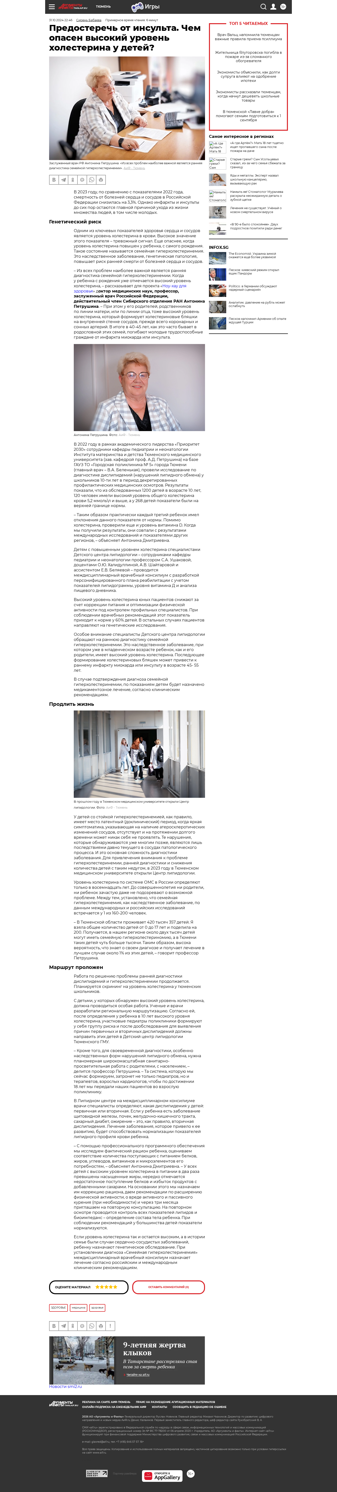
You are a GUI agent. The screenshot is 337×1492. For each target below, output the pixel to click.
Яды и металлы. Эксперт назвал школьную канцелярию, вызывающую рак (254, 179)
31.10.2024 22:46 (60, 20)
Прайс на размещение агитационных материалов (175, 1402)
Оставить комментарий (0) (168, 1287)
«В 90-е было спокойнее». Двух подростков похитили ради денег (256, 226)
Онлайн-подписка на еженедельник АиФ (114, 1407)
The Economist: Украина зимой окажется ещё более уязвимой (252, 255)
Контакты (159, 1407)
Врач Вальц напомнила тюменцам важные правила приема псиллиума (248, 37)
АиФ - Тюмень (134, 168)
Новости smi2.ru (65, 1386)
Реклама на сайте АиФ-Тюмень (106, 1402)
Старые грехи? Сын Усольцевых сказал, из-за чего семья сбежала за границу (257, 163)
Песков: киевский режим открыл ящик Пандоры (254, 271)
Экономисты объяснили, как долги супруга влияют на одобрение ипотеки (248, 76)
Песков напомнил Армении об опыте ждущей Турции (257, 320)
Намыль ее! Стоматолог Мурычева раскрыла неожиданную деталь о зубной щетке (256, 195)
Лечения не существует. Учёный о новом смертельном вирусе (256, 210)
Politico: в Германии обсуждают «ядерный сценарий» (253, 288)
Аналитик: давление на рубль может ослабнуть (257, 304)
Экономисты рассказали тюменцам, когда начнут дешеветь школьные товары (248, 96)
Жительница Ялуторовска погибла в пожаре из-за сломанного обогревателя (248, 57)
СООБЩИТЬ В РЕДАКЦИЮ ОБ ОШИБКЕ (199, 1407)
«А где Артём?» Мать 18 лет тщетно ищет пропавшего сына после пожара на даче (257, 147)
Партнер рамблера (124, 1473)
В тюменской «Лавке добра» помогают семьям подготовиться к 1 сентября (248, 116)
